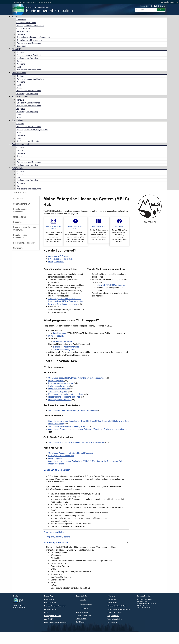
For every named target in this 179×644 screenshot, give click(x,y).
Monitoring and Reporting (27, 58)
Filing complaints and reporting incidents (65, 394)
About (14, 16)
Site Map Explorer (98, 226)
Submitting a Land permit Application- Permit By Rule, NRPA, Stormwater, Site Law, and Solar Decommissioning (65, 301)
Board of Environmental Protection (55, 622)
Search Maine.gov (45, 2)
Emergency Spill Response (28, 102)
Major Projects (49, 599)
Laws (18, 66)
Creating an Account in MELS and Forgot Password (70, 452)
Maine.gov (6, 2)
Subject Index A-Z (113, 616)
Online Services (26, 2)
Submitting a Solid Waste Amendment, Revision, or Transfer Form (76, 442)
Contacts (20, 52)
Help (34, 2)
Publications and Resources (28, 43)
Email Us (83, 600)
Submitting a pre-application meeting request (67, 426)
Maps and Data (23, 31)
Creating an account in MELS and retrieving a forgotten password (76, 377)
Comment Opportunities (84, 615)
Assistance (21, 19)
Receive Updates (86, 604)
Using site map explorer (58, 388)
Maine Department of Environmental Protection (42, 9)
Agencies (17, 2)
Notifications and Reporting (28, 141)
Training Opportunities (115, 619)
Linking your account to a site (60, 258)
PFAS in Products (56, 335)
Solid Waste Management (64, 349)
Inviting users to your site (59, 386)
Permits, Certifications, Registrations (32, 129)
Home (16, 192)
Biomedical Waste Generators (66, 346)
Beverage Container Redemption (55, 606)
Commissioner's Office (26, 22)
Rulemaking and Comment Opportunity (33, 37)
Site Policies (112, 599)
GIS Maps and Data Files (52, 616)
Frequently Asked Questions (58, 536)
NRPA (46, 612)
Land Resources (19, 72)
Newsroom (21, 45)
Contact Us (144, 6)
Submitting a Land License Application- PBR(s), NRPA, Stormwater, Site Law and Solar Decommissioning (86, 462)
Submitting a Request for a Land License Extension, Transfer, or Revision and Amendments (87, 429)
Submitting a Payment (57, 391)
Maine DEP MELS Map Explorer (111, 284)
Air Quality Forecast (50, 609)
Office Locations (81, 619)
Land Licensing (59, 333)
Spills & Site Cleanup (21, 96)
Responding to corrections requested (64, 396)
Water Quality (17, 167)
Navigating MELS (56, 261)
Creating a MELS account (59, 256)
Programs (20, 34)
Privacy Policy (112, 602)
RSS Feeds (84, 608)
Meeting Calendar (82, 612)
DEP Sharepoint (113, 622)
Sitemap (162, 6)
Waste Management (20, 144)
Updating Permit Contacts (59, 399)
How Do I (154, 6)
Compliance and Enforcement (29, 40)
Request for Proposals (115, 612)
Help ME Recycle (50, 602)
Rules (19, 61)
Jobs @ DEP (48, 619)
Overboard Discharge (62, 341)
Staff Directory (80, 622)
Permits (19, 150)
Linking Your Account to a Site (61, 455)
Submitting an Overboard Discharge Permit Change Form (73, 410)
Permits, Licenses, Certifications (30, 25)
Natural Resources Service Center (119, 609)
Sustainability (17, 120)
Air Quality (16, 48)
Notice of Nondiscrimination (117, 606)
